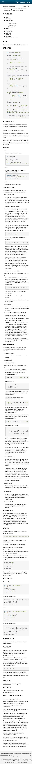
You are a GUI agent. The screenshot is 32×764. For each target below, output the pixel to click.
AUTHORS (8, 36)
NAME (7, 17)
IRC (27, 760)
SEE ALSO (8, 35)
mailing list (23, 760)
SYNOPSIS (8, 19)
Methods (10, 22)
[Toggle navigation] (3, 2)
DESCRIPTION (9, 20)
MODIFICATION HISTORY (12, 38)
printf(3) (15, 338)
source (10, 6)
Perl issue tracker (16, 760)
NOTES (7, 28)
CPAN (13, 6)
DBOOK (19, 753)
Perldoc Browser (24, 2)
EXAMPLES (9, 30)
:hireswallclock (11, 27)
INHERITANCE (9, 31)
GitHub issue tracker (4, 755)
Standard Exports (12, 23)
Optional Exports (12, 25)
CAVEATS (8, 33)
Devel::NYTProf (7, 684)
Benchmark (6, 6)
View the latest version (18, 10)
